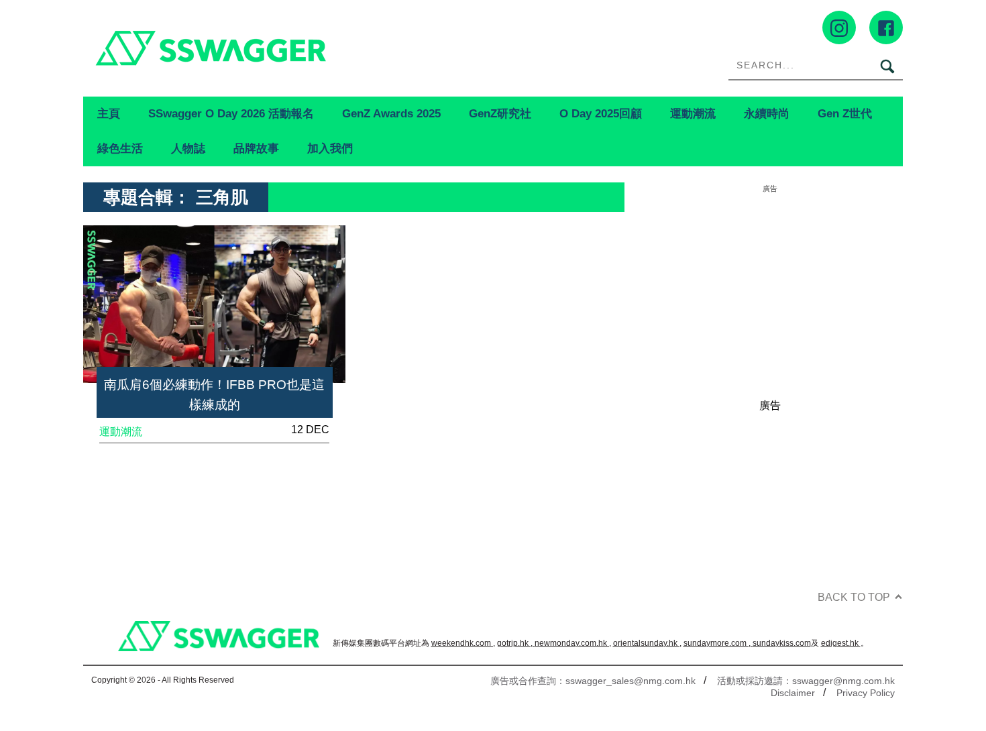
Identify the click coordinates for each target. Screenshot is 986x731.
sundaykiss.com (782, 643)
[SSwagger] (288, 48)
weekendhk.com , (463, 643)
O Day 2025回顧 (600, 113)
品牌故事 (256, 148)
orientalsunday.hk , (647, 643)
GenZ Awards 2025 (391, 113)
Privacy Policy (865, 692)
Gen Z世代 (845, 113)
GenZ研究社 (500, 113)
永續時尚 (766, 113)
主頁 (108, 113)
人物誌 (188, 148)
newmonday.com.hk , (573, 643)
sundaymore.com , (718, 643)
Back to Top (854, 597)
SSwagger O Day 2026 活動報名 (231, 113)
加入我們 (330, 148)
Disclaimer (793, 692)
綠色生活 (120, 148)
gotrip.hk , (516, 643)
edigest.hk (841, 643)
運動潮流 (693, 113)
